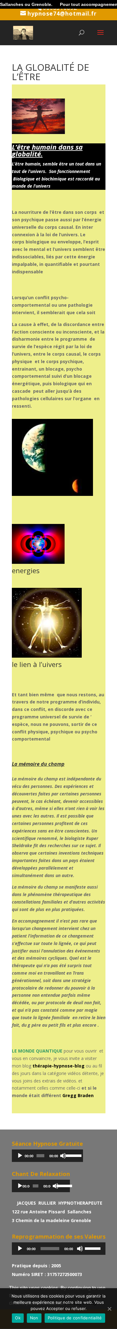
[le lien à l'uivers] (47, 657)
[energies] (38, 564)
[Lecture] (20, 1156)
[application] (47, 1155)
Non (34, 1317)
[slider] (73, 1155)
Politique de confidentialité (75, 1317)
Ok (18, 1317)
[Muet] (63, 1156)
